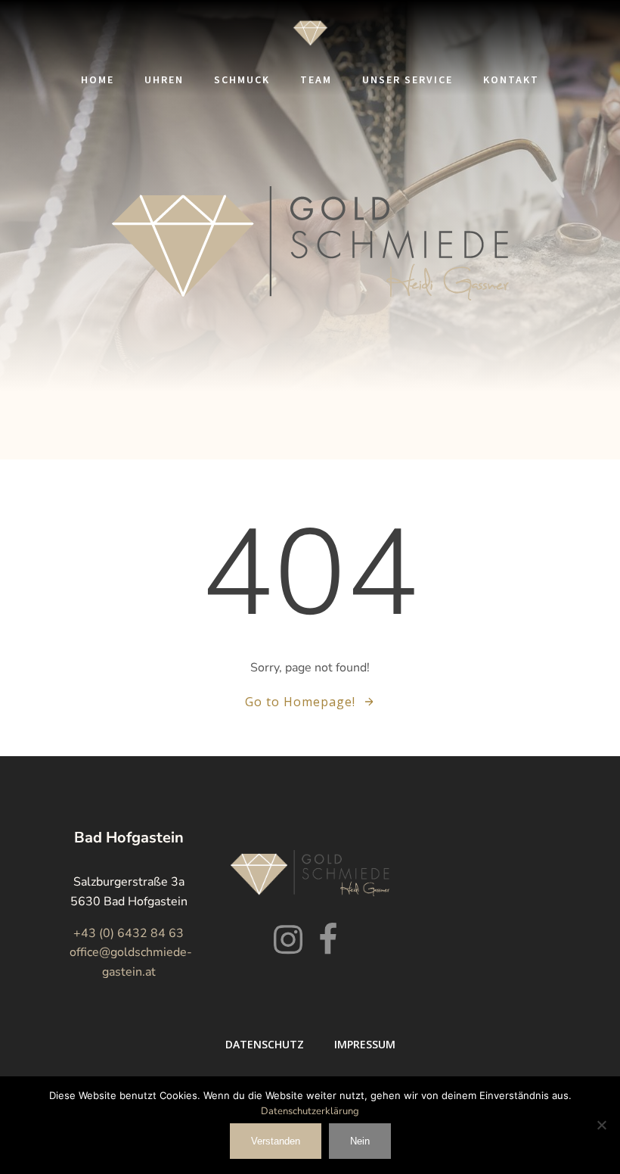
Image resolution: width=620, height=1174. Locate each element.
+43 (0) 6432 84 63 (128, 933)
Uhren (164, 79)
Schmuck (242, 79)
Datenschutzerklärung (310, 1111)
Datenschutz (264, 1044)
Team (316, 79)
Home (97, 79)
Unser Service (407, 79)
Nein (360, 1141)
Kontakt (511, 79)
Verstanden (275, 1141)
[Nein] (601, 1124)
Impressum (364, 1044)
